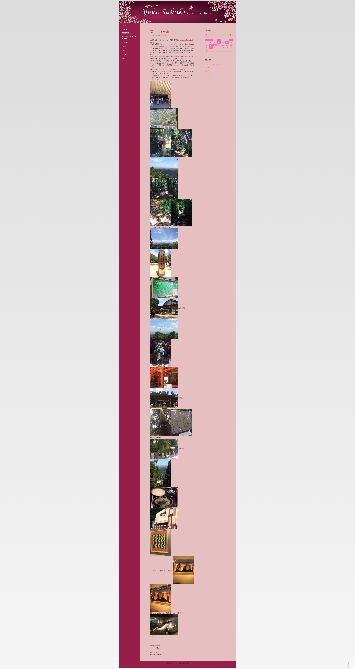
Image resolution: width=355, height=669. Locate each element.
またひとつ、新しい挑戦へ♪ (213, 64)
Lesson (124, 47)
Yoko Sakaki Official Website (176, 663)
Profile (124, 29)
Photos (125, 43)
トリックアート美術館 (172, 71)
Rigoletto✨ (208, 78)
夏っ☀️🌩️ (207, 74)
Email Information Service (129, 38)
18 (211, 45)
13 (219, 42)
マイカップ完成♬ (155, 647)
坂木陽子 (164, 35)
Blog (124, 58)
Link (123, 51)
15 (227, 42)
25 (211, 47)
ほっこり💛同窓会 (155, 653)
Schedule (125, 33)
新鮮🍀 (207, 71)
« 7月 (206, 52)
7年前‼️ (207, 67)
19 (214, 45)
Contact (125, 54)
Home (124, 25)
